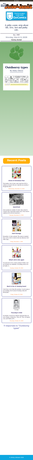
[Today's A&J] (16, 85)
